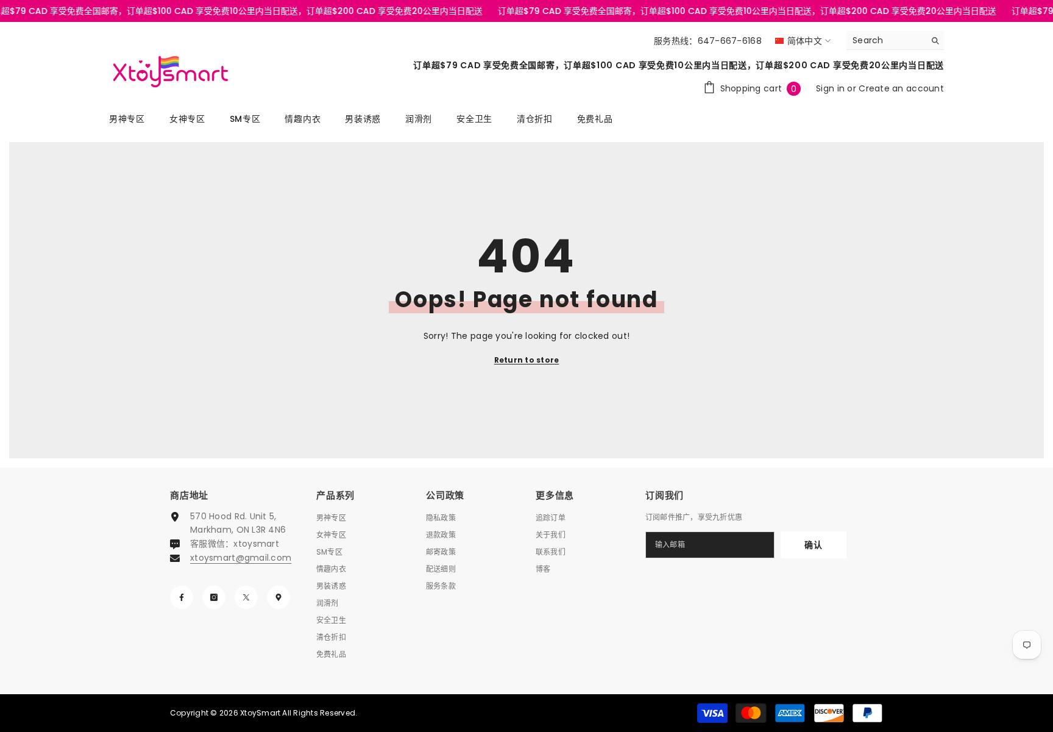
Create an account (901, 88)
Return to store (526, 360)
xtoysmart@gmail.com (240, 558)
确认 (813, 545)
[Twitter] (246, 597)
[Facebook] (181, 597)
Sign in (831, 88)
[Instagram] (213, 597)
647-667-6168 (730, 41)
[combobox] (885, 40)
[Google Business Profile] (278, 597)
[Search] (895, 40)
